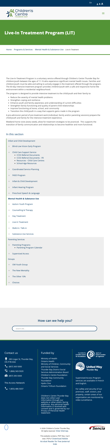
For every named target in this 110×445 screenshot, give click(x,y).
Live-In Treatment (20, 222)
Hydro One (46, 383)
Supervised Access (20, 253)
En (90, 2)
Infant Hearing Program (23, 187)
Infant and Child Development (21, 141)
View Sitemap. (62, 431)
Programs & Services (23, 49)
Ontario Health (47, 361)
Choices (15, 282)
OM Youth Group (20, 264)
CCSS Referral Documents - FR (30, 158)
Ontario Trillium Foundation (53, 386)
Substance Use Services (23, 234)
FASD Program (18, 175)
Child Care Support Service (24, 152)
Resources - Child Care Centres (30, 160)
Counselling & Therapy (22, 210)
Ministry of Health (49, 358)
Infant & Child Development (24, 181)
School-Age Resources (27, 163)
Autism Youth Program (22, 204)
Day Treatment (19, 216)
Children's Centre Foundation (54, 375)
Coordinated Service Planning (25, 169)
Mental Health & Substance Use (49, 49)
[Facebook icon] (6, 427)
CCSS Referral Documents (28, 155)
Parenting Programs (21, 245)
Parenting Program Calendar (29, 247)
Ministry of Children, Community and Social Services (55, 365)
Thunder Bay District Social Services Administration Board (54, 371)
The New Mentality (20, 270)
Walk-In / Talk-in (19, 228)
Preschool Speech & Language (26, 193)
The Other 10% (19, 276)
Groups (11, 259)
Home (9, 49)
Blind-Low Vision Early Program (26, 146)
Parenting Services (16, 239)
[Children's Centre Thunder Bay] (20, 13)
